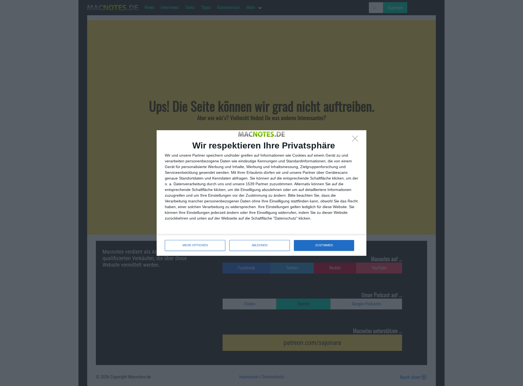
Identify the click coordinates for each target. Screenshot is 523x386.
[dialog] (261, 193)
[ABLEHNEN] (356, 140)
